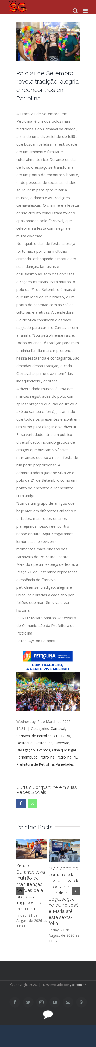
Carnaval (58, 728)
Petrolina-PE (67, 757)
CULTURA (62, 735)
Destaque (24, 742)
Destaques (43, 742)
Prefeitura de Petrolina (35, 764)
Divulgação (25, 750)
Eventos (43, 750)
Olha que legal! (64, 750)
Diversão (62, 742)
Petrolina (47, 757)
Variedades (65, 764)
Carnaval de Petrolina (34, 735)
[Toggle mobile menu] (85, 10)
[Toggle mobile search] (75, 10)
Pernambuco (27, 757)
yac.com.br (78, 985)
